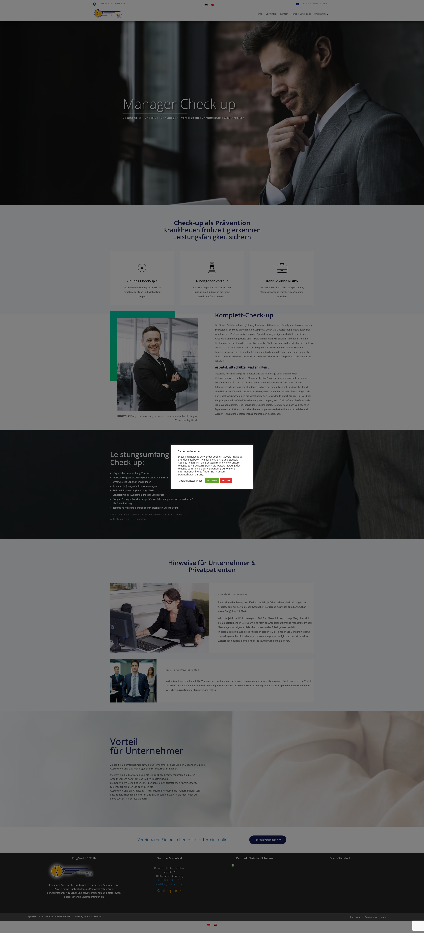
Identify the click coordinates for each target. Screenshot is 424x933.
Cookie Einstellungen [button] (191, 480)
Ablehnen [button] (226, 480)
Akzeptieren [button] (212, 480)
